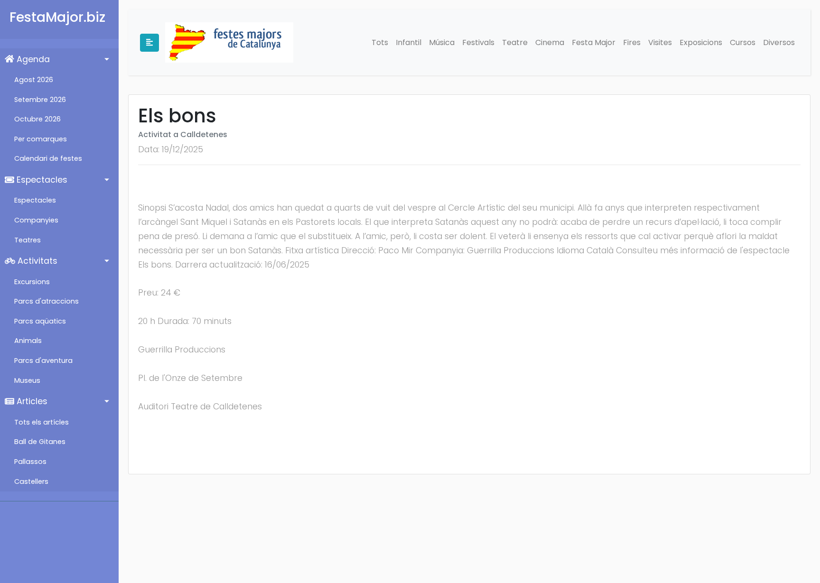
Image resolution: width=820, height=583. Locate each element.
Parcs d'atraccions (46, 301)
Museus (27, 380)
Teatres (27, 240)
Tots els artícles (41, 422)
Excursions (32, 282)
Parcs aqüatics (40, 321)
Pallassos (30, 461)
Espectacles (40, 179)
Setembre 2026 (40, 99)
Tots (380, 42)
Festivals (478, 42)
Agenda (32, 59)
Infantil (408, 42)
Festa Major (593, 42)
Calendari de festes (48, 158)
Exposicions (701, 42)
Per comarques (40, 139)
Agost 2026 (33, 79)
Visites (660, 42)
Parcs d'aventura (43, 360)
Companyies (36, 220)
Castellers (31, 481)
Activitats (36, 261)
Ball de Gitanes (39, 441)
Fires (632, 42)
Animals (28, 340)
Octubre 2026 (37, 119)
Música (442, 42)
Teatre (515, 42)
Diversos (779, 42)
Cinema (549, 42)
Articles (30, 401)
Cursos (742, 42)
